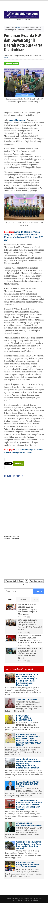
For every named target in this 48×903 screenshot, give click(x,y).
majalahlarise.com (17, 119)
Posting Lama (36, 581)
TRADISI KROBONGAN (26, 699)
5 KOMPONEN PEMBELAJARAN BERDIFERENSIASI (24, 718)
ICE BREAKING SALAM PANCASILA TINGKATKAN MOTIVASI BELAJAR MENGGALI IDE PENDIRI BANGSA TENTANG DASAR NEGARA (28, 739)
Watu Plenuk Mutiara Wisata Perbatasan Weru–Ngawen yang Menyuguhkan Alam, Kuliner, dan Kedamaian (28, 763)
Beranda (25, 583)
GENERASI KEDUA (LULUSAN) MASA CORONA (29, 824)
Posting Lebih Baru (14, 581)
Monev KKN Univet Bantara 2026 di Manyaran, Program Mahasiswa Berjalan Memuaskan (27, 609)
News (18, 28)
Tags (35, 599)
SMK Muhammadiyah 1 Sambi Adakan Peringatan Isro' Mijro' (23, 451)
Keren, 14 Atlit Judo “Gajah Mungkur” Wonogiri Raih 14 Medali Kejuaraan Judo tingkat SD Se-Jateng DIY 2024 (23, 235)
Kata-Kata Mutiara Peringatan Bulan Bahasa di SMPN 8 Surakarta (28, 864)
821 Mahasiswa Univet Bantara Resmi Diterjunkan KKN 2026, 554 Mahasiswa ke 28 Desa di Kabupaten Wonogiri (29, 804)
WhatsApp (18, 463)
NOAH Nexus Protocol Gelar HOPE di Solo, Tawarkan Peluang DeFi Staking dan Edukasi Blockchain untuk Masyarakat (27, 679)
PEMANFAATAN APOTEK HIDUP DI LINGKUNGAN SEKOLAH (27, 784)
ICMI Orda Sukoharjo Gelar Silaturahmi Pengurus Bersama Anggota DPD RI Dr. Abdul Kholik (30, 625)
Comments (23, 599)
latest (10, 599)
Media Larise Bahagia (30, 900)
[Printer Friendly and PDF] (11, 64)
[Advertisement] (24, 506)
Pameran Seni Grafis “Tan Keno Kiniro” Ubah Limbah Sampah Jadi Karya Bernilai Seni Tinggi (30, 653)
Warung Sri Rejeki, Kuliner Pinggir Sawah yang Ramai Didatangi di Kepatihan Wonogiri (29, 845)
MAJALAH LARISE (29, 898)
